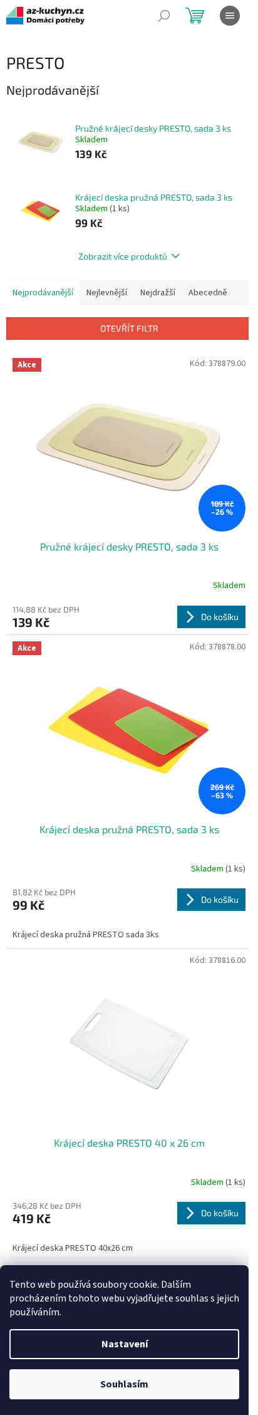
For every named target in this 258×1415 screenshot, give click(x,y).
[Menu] (229, 15)
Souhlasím (124, 1384)
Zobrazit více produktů (122, 256)
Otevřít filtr (129, 328)
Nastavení (124, 1344)
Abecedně (207, 293)
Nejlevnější (106, 293)
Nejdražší (157, 293)
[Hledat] (164, 15)
